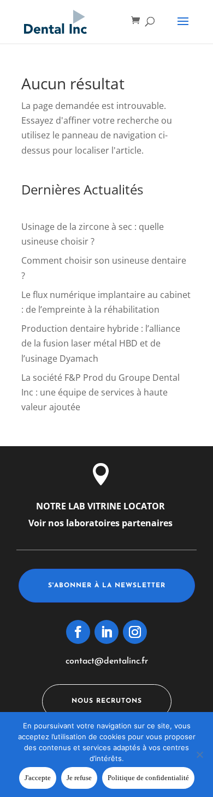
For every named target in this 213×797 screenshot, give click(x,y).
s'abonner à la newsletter (106, 585)
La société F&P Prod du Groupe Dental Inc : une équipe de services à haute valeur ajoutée (100, 392)
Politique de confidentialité (148, 778)
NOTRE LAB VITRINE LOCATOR (100, 506)
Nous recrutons (107, 701)
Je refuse (79, 778)
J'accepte (38, 778)
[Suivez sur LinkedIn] (106, 632)
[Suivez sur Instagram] (135, 632)
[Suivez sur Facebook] (78, 632)
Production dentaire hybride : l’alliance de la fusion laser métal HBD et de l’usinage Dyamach (100, 343)
